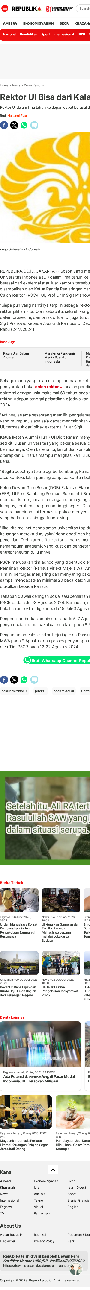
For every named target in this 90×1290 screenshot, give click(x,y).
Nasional (9, 34)
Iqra (37, 1187)
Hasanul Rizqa (18, 115)
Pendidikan (28, 34)
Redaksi (40, 1235)
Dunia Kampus (34, 85)
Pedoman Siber (79, 1235)
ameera (10, 23)
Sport (45, 34)
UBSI (81, 34)
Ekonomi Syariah (38, 23)
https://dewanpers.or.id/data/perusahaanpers (37, 1265)
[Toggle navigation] (5, 8)
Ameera (6, 1181)
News (16, 85)
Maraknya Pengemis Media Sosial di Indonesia (60, 357)
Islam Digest (77, 1187)
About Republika (12, 1235)
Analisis (39, 1194)
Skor (71, 1181)
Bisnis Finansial (79, 1200)
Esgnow (6, 1207)
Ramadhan (42, 1213)
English (73, 1207)
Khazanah (7, 1187)
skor (64, 23)
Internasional (64, 34)
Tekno (38, 1200)
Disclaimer (7, 1241)
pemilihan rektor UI (15, 691)
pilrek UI (40, 691)
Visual (38, 1207)
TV (2, 1213)
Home (4, 85)
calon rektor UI (49, 386)
